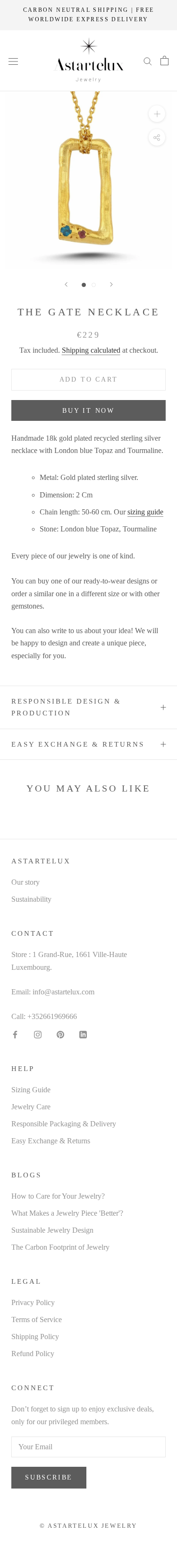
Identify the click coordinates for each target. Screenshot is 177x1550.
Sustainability (31, 899)
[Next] (111, 284)
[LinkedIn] (83, 1034)
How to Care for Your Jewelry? (58, 1196)
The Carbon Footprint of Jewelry (60, 1247)
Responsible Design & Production (66, 707)
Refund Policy (32, 1354)
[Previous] (66, 284)
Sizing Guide (31, 1090)
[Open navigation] (13, 60)
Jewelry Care (31, 1107)
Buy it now (88, 410)
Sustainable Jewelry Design (52, 1230)
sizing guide (145, 512)
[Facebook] (15, 1034)
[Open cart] (164, 60)
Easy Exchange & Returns (77, 744)
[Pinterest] (60, 1034)
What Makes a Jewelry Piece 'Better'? (67, 1213)
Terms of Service (36, 1319)
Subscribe (49, 1477)
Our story (25, 882)
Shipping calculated (91, 350)
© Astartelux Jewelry (88, 1525)
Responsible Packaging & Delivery (63, 1124)
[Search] (147, 60)
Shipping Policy (35, 1336)
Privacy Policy (33, 1302)
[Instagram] (38, 1034)
